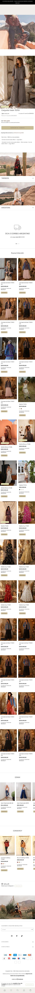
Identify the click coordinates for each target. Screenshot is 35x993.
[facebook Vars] (17, 936)
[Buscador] (17, 990)
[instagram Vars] (12, 936)
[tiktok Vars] (22, 936)
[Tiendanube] (17, 979)
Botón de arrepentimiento (17, 975)
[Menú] (11, 990)
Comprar (22, 415)
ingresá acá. (29, 973)
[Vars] (4, 990)
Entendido (30, 984)
